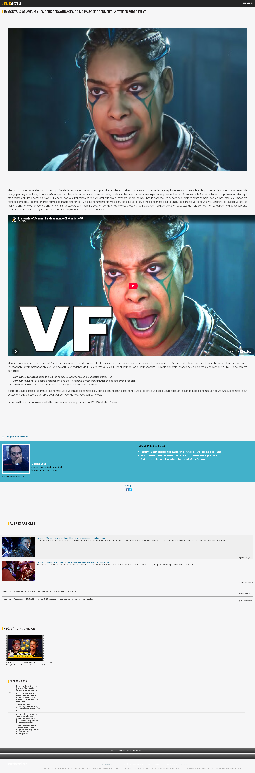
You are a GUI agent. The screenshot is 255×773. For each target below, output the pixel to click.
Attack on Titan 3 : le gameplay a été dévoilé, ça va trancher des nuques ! (28, 708)
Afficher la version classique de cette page (127, 751)
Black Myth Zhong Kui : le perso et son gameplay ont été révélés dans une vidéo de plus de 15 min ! (181, 452)
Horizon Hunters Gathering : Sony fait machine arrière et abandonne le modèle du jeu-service (179, 455)
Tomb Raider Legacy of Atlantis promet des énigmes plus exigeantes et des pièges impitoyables (27, 730)
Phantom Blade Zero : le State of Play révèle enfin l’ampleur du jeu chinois (27, 688)
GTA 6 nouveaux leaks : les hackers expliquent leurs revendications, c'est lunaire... (174, 459)
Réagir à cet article (16, 436)
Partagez (128, 485)
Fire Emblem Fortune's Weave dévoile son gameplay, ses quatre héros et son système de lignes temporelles (27, 718)
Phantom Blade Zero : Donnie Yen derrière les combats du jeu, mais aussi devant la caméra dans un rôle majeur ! (28, 697)
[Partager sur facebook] (127, 491)
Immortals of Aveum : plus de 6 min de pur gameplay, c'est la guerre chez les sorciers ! (40, 591)
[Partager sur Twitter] (130, 491)
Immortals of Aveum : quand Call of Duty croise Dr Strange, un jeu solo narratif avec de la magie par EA (47, 599)
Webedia (151, 772)
